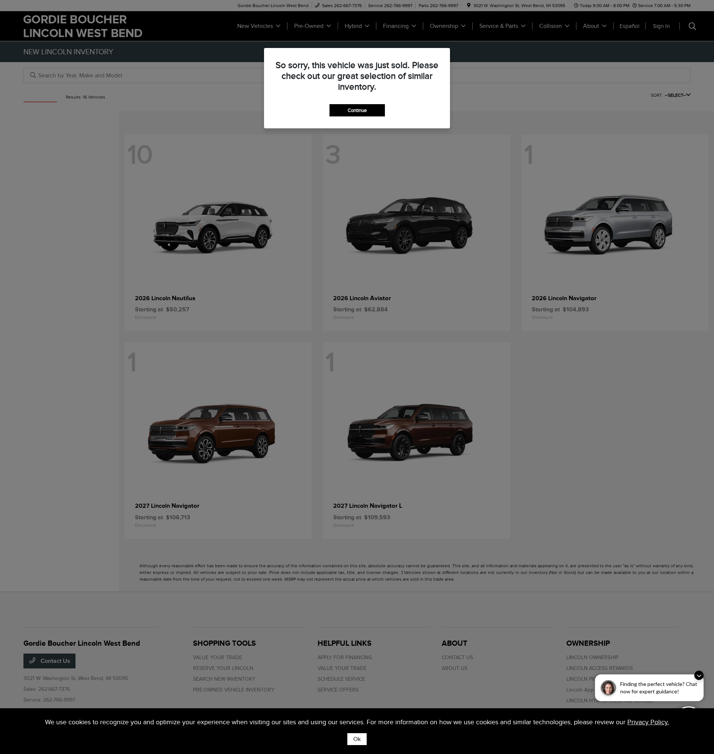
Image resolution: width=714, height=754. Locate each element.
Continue (357, 110)
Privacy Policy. (648, 722)
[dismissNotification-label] (699, 675)
